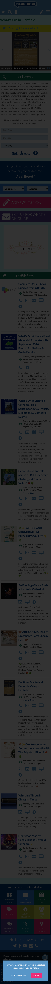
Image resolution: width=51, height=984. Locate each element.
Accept (36, 975)
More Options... (19, 975)
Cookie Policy (32, 968)
